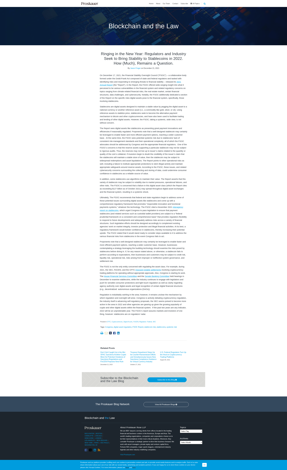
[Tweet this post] (110, 333)
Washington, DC (91, 445)
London (98, 438)
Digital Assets (128, 322)
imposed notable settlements (148, 270)
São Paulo (104, 443)
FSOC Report (138, 327)
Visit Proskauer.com (127, 455)
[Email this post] (106, 333)
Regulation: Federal (145, 322)
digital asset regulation (123, 327)
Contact (175, 3)
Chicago (98, 436)
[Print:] (101, 333)
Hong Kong (89, 438)
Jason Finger (135, 68)
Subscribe (184, 3)
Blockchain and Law (100, 417)
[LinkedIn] (94, 450)
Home (151, 3)
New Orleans (102, 440)
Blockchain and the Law (144, 26)
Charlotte (89, 436)
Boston (99, 433)
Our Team (166, 3)
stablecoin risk (150, 327)
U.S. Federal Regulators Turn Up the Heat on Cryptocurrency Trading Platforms (173, 354)
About (158, 3)
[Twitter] (90, 450)
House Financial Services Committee (120, 276)
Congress (109, 327)
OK (204, 465)
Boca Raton (89, 433)
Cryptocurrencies (117, 322)
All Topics (196, 3)
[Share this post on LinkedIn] (118, 333)
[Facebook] (86, 450)
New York (89, 443)
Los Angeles (90, 440)
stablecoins (161, 327)
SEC (154, 322)
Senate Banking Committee (157, 276)
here (127, 467)
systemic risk (172, 327)
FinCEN (135, 322)
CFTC (109, 322)
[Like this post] (114, 333)
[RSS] (99, 450)
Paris (96, 443)
